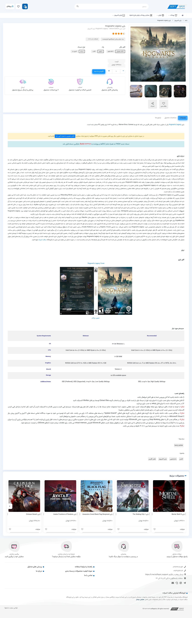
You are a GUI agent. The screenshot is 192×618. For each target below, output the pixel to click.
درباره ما (39, 571)
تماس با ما (88, 575)
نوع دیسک (81, 47)
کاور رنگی (122, 47)
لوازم (160, 15)
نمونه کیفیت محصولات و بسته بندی (78, 571)
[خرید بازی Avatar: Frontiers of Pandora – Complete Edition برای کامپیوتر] (60, 496)
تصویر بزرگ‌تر (95, 318)
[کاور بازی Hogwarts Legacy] (96, 291)
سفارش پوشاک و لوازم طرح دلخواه (139, 15)
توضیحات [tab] (183, 118)
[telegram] (184, 583)
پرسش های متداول (34, 566)
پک (103, 47)
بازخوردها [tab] (158, 118)
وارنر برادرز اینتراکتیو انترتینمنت (111, 39)
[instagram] (180, 583)
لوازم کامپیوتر (118, 15)
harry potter (179, 445)
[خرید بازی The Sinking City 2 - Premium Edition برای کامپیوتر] (133, 496)
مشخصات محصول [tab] (170, 118)
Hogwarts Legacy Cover (96, 263)
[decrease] (123, 71)
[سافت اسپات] (178, 609)
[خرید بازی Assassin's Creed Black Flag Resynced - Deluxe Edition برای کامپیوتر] (96, 496)
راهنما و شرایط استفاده (83, 566)
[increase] (109, 71)
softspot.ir (153, 609)
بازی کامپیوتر (177, 20)
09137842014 (178, 570)
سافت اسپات (42, 239)
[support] (176, 583)
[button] (182, 506)
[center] (77, 6)
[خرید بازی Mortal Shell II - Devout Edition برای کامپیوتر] (169, 496)
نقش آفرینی (152, 459)
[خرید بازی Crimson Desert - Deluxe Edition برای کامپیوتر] (24, 496)
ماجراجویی (173, 459)
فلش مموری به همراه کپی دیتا (65, 136)
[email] (172, 583)
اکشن (181, 459)
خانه (186, 20)
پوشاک (172, 15)
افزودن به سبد (98, 71)
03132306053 (178, 567)
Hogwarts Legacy (175, 124)
